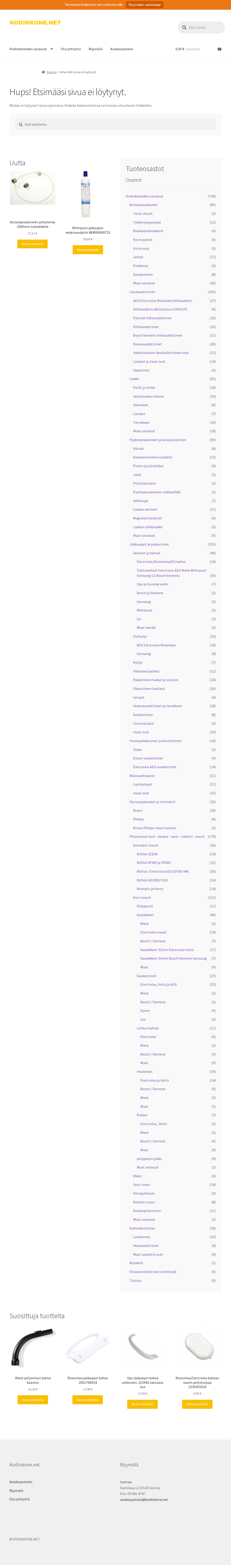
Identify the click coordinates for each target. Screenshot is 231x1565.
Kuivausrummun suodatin (152, 457)
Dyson (145, 1010)
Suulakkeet (145, 915)
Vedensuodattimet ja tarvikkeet (157, 706)
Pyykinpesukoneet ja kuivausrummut (157, 439)
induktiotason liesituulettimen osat (161, 352)
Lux (143, 1019)
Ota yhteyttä (71, 49)
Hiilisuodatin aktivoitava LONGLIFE (160, 309)
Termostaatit (143, 723)
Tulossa (135, 1280)
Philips (138, 819)
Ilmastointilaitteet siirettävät (153, 1271)
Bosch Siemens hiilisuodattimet (157, 335)
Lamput (139, 413)
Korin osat (141, 248)
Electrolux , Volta (153, 1123)
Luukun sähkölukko (148, 527)
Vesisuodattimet (146, 1245)
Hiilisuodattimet (146, 326)
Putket (142, 1115)
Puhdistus (140, 265)
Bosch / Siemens (153, 941)
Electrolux (148, 1036)
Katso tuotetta (32, 244)
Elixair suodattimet (148, 758)
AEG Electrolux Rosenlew (156, 645)
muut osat (141, 732)
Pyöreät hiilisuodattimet (152, 318)
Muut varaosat (144, 283)
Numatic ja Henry (150, 888)
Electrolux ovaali (153, 932)
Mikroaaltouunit (142, 775)
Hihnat (138, 448)
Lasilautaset (142, 784)
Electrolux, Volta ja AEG (158, 984)
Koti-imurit (142, 897)
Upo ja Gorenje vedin (152, 584)
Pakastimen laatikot (149, 688)
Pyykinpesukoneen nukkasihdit (157, 492)
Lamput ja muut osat (149, 361)
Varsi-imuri (141, 1184)
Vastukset (140, 405)
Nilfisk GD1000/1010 (152, 880)
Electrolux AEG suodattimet (154, 767)
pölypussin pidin (149, 1158)
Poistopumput (144, 483)
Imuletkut (144, 1071)
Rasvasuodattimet (147, 344)
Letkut (138, 257)
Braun (137, 810)
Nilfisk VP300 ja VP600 (154, 862)
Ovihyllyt (140, 636)
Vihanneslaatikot (146, 671)
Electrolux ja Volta (154, 1080)
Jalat (137, 474)
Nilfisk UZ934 (147, 854)
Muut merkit (146, 627)
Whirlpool (144, 610)
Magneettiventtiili (147, 518)
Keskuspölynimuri (147, 1210)
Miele (144, 923)
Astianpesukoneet (143, 204)
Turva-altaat (143, 213)
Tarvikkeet (141, 422)
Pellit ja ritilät (144, 387)
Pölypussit (145, 906)
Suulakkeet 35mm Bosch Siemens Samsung (173, 958)
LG (139, 619)
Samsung (144, 601)
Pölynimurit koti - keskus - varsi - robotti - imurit (167, 836)
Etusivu (52, 72)
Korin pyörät (143, 239)
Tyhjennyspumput (147, 222)
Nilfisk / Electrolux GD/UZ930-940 (163, 871)
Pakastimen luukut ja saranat (155, 679)
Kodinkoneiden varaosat (28, 49)
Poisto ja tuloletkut (148, 466)
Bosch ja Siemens (150, 593)
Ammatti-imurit (145, 845)
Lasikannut (141, 1236)
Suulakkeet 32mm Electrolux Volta (167, 949)
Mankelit (136, 1263)
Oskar (137, 749)
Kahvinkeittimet (142, 1228)
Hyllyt (138, 662)
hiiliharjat (140, 500)
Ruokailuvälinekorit (148, 231)
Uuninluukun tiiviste (148, 396)
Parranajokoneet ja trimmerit (152, 801)
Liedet (134, 378)
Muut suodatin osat (148, 1254)
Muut (144, 967)
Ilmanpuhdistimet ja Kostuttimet (155, 740)
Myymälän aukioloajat (145, 5)
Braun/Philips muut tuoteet (154, 828)
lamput (139, 697)
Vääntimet (141, 370)
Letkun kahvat (148, 1028)
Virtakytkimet (144, 1193)
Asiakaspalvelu (121, 49)
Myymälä (95, 49)
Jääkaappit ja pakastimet (149, 544)
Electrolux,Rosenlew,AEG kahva (161, 561)
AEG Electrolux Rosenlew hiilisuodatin (162, 300)
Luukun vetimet (145, 509)
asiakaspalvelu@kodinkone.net (144, 1499)
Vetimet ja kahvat (146, 553)
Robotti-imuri (144, 1202)
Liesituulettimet (142, 292)
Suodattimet (143, 274)
